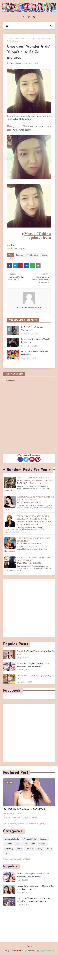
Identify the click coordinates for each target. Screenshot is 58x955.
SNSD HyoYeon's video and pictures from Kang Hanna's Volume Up (33, 900)
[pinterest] (34, 17)
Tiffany (39, 848)
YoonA (49, 848)
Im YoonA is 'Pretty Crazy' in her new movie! (35, 353)
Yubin (44, 255)
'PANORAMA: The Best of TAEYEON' (24, 809)
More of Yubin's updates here (37, 236)
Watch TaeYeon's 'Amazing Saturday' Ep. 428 (36, 677)
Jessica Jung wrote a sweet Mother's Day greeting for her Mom (35, 887)
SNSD (33, 844)
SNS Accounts (21, 844)
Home (9, 39)
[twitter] (28, 17)
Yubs (16, 39)
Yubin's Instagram (16, 248)
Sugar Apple (15, 63)
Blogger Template (46, 951)
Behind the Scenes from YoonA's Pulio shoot (35, 340)
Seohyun (43, 844)
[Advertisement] (29, 608)
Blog (24, 951)
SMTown (8, 844)
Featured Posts (30, 839)
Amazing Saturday (12, 839)
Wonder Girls (32, 255)
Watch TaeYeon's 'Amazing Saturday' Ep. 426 (36, 652)
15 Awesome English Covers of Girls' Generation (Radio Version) (33, 665)
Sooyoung (9, 848)
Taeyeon (29, 848)
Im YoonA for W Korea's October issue (32, 328)
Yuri (6, 853)
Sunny (19, 848)
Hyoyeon (43, 839)
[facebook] (23, 17)
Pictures (19, 255)
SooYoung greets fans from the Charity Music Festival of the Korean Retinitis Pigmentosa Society (35, 519)
